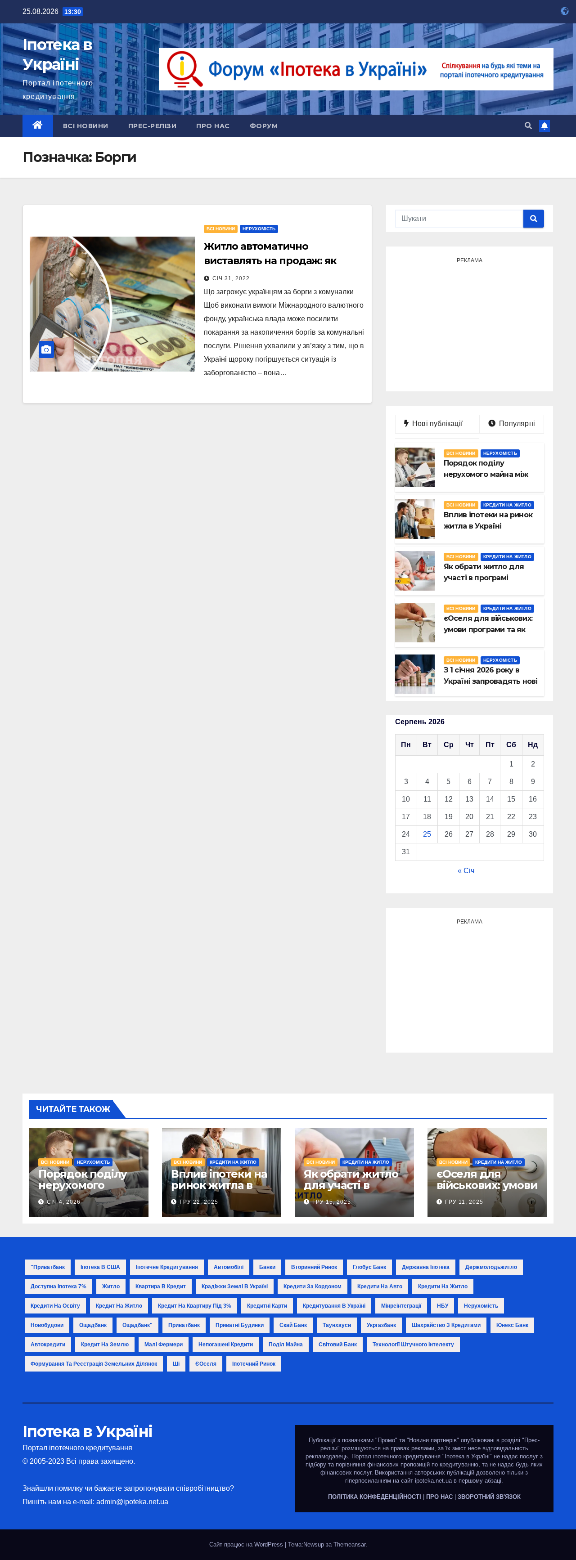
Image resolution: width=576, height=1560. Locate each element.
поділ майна (286, 1344)
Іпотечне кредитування (167, 1267)
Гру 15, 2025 (331, 1202)
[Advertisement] (469, 323)
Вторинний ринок (314, 1267)
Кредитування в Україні (334, 1306)
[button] (528, 126)
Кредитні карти (267, 1306)
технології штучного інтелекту (413, 1344)
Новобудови (47, 1325)
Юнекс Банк (512, 1325)
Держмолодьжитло (491, 1267)
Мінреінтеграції (401, 1306)
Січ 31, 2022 (231, 278)
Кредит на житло (119, 1306)
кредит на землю (105, 1344)
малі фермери (163, 1344)
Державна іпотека (426, 1267)
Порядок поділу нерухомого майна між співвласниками (82, 1190)
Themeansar (349, 1544)
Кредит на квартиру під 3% (194, 1306)
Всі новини (85, 126)
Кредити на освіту (55, 1306)
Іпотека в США (100, 1267)
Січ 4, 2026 (64, 1202)
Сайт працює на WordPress (247, 1544)
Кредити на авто (379, 1286)
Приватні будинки (240, 1325)
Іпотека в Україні (87, 1431)
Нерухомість (259, 228)
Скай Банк (293, 1325)
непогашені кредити (225, 1344)
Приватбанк (184, 1325)
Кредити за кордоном (313, 1286)
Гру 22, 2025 (199, 1202)
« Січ (466, 870)
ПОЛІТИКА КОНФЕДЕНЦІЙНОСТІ (374, 1496)
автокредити (48, 1344)
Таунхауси (337, 1325)
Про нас (213, 126)
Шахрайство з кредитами (446, 1325)
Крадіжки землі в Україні (235, 1286)
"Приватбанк (48, 1267)
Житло (111, 1286)
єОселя (205, 1364)
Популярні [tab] (516, 423)
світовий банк (338, 1344)
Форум (264, 126)
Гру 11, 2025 (464, 1202)
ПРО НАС (439, 1496)
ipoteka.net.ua (433, 1480)
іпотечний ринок (253, 1364)
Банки (267, 1267)
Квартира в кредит (160, 1286)
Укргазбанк (381, 1325)
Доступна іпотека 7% (58, 1286)
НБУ (442, 1306)
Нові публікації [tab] (440, 423)
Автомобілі (228, 1267)
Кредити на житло (507, 504)
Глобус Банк (369, 1267)
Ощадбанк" (137, 1325)
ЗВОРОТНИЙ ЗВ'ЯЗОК (489, 1496)
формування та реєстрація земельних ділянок (94, 1364)
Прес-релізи (152, 126)
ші (176, 1364)
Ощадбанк (93, 1325)
